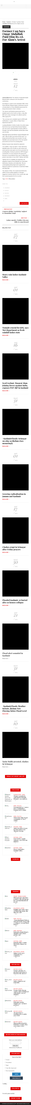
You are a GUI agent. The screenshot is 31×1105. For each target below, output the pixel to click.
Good (7, 1059)
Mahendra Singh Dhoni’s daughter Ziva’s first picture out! (21, 933)
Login (16, 1)
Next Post (25, 218)
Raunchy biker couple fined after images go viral (20, 944)
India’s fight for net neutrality (19, 981)
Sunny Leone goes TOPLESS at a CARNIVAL (19, 954)
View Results (16, 1078)
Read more (6, 335)
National (16, 826)
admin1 (15, 79)
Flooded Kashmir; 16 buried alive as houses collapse (14, 601)
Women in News (22, 896)
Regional (19, 930)
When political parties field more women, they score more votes (21, 1024)
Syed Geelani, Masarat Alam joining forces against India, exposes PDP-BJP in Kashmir (15, 385)
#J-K (6, 178)
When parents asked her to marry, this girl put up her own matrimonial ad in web (21, 900)
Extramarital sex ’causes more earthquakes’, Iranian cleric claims (21, 809)
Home (3, 22)
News (23, 794)
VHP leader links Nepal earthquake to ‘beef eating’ (21, 819)
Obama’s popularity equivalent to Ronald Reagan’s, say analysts (20, 797)
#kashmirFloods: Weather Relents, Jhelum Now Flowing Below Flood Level (14, 708)
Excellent (9, 1062)
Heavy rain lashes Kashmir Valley (14, 275)
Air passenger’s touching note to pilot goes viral (20, 1014)
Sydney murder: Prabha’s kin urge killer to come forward (17, 221)
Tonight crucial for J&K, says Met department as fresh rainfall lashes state (15, 330)
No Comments (10, 1070)
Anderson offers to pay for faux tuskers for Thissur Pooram (21, 830)
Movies (22, 908)
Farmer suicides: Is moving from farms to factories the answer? (20, 972)
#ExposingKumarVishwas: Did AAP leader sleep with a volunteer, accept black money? (21, 922)
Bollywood (17, 908)
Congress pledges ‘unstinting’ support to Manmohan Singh (14, 212)
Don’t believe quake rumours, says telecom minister (20, 840)
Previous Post (7, 209)
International (17, 794)
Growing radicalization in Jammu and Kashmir (14, 495)
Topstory (8, 22)
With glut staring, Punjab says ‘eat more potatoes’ (20, 1003)
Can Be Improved (11, 1068)
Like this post (24, 203)
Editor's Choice (18, 969)
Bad (7, 1065)
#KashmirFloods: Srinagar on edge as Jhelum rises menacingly (14, 441)
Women (15, 896)
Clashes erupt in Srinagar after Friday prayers (14, 548)
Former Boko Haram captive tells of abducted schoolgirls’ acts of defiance (21, 992)
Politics (19, 805)
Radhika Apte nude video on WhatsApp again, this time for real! (21, 911)
